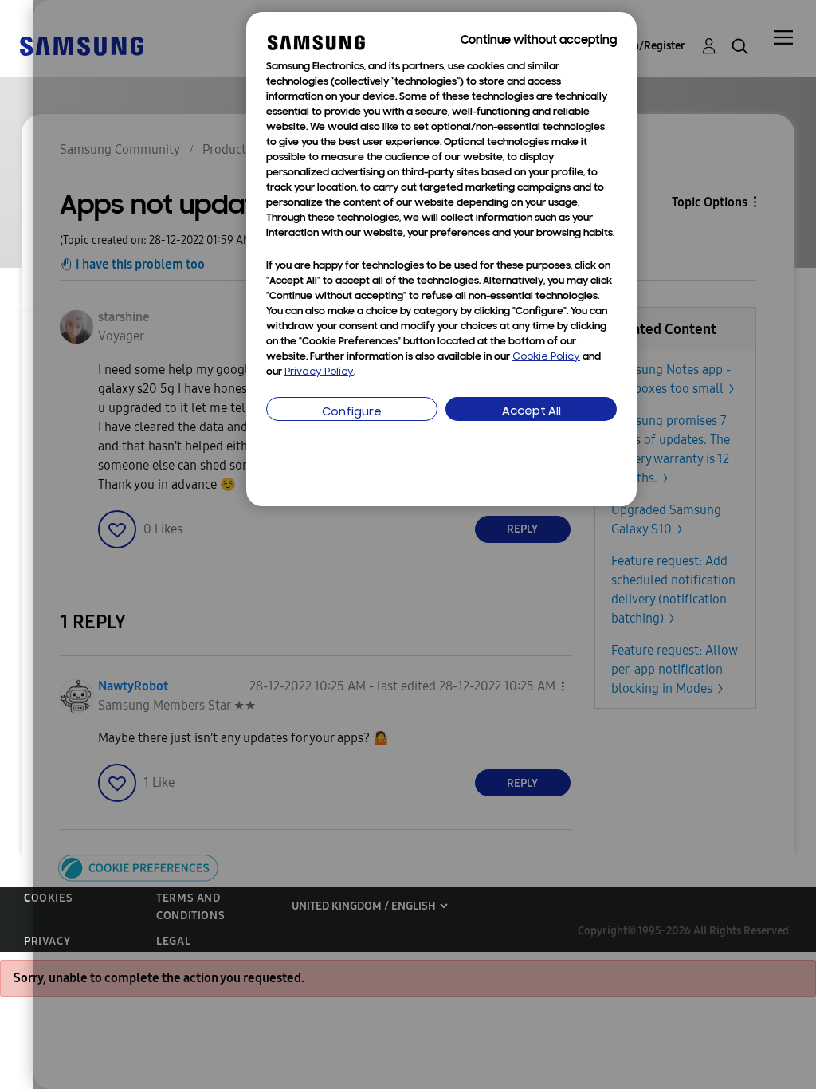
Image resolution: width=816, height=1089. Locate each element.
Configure (352, 413)
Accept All (531, 412)
